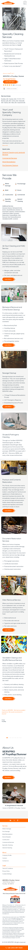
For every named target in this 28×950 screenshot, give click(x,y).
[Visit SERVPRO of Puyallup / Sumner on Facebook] (17, 820)
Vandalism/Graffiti (7, 218)
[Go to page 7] (17, 738)
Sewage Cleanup (7, 208)
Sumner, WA (12, 99)
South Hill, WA (21, 102)
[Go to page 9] (21, 738)
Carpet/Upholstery (20, 211)
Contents (15, 218)
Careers (4, 858)
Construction (5, 839)
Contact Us (5, 861)
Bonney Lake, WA (6, 100)
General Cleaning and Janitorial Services (13, 153)
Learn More (8, 279)
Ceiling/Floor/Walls (7, 213)
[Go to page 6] (16, 738)
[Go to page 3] (10, 738)
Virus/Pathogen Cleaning (13, 209)
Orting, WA (15, 100)
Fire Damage (6, 831)
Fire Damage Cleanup (10, 165)
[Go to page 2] (9, 738)
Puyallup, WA (4, 99)
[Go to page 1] (7, 738)
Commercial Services (9, 158)
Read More (8, 777)
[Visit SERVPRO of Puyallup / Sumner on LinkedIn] (10, 820)
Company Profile (6, 855)
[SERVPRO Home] (8, 3)
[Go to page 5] (14, 738)
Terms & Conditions (7, 868)
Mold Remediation (8, 162)
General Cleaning (7, 847)
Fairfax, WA (7, 102)
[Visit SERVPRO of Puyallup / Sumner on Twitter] (14, 820)
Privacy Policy (6, 871)
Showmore (5, 145)
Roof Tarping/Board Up (14, 217)
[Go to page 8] (19, 738)
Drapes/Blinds (13, 215)
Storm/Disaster (6, 837)
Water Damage (6, 828)
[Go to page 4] (12, 738)
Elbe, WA (14, 102)
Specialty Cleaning (7, 845)
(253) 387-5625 (9, 82)
